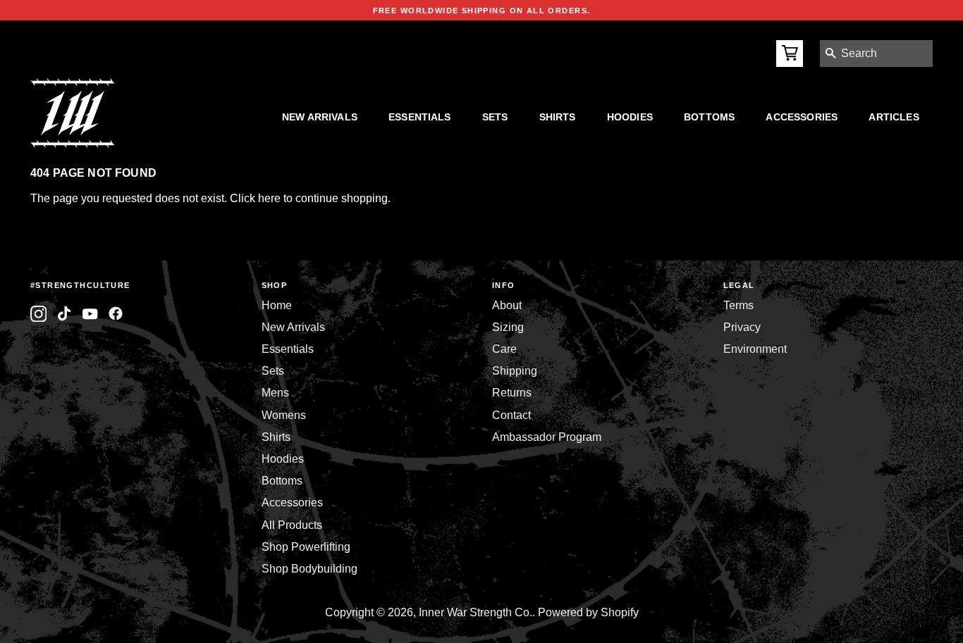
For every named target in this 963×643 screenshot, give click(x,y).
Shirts (557, 117)
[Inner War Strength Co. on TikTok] (64, 314)
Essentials (419, 117)
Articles (894, 117)
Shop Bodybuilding (309, 569)
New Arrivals (319, 117)
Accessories (802, 117)
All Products (292, 525)
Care (504, 349)
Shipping (514, 371)
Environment (755, 349)
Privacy (742, 327)
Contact (511, 415)
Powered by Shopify (588, 612)
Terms (738, 305)
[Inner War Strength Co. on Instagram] (38, 314)
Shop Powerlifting (306, 547)
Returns (512, 393)
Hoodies (630, 117)
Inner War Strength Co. (475, 612)
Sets (495, 117)
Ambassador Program (546, 437)
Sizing (508, 327)
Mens (275, 393)
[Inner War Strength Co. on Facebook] (90, 314)
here (269, 198)
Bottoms (709, 117)
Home (277, 305)
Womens (284, 415)
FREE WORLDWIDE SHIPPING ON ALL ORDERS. (482, 10)
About (507, 305)
